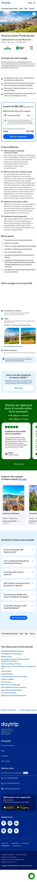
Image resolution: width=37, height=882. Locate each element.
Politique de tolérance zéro (9, 862)
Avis (31, 49)
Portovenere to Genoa (8, 693)
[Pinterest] (3, 830)
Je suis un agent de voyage (27, 710)
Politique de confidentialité (8, 857)
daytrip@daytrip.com (12, 789)
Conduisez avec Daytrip (8, 710)
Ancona (31, 8)
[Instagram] (10, 823)
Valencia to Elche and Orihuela (11, 664)
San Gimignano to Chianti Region (11, 654)
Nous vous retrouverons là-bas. (14, 314)
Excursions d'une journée (9, 8)
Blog (3, 751)
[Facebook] (3, 823)
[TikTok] (10, 830)
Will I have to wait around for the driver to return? (17, 584)
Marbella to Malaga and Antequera (12, 651)
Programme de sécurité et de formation (12, 859)
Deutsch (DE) (25, 843)
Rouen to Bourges (7, 674)
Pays (21, 8)
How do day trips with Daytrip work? (13, 551)
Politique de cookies (21, 854)
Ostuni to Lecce (6, 682)
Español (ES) (14, 843)
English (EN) (4, 843)
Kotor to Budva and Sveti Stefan (11, 690)
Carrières (4, 756)
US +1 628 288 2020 (11, 778)
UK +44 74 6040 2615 (12, 783)
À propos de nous (7, 745)
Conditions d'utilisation (7, 854)
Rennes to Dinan (6, 656)
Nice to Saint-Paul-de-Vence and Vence (14, 687)
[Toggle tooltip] (33, 106)
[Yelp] (16, 830)
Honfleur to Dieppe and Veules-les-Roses (14, 676)
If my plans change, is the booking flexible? (15, 607)
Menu (30, 3)
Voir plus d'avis (18, 464)
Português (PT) (17, 845)
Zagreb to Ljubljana (7, 679)
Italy (26, 8)
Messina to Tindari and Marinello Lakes (13, 695)
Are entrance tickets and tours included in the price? (16, 595)
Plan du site (5, 761)
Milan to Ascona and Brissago (10, 685)
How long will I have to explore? (14, 573)
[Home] (6, 3)
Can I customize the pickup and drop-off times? (16, 562)
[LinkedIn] (16, 823)
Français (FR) (5, 845)
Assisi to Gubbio (6, 671)
